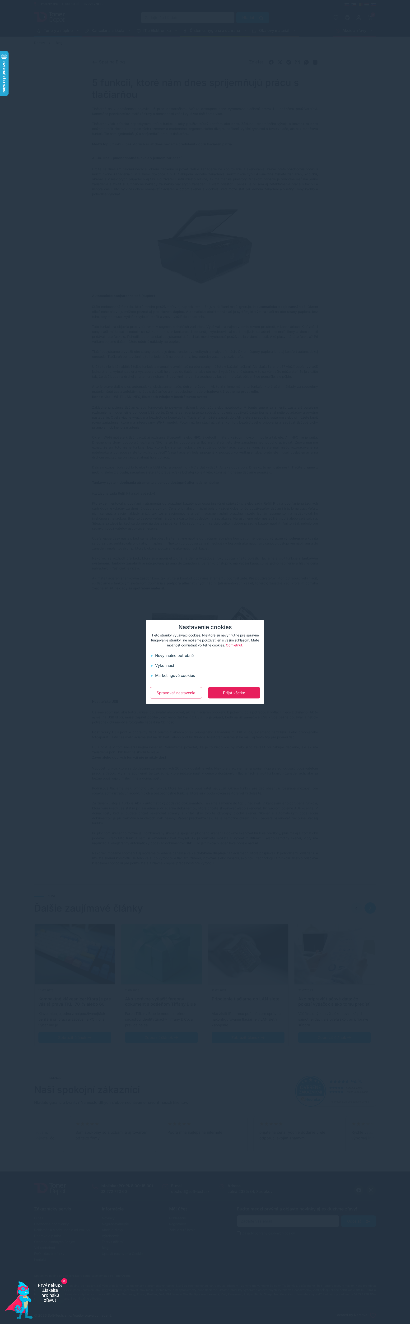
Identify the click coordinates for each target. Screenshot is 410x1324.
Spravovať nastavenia (176, 692)
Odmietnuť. (234, 645)
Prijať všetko (234, 692)
